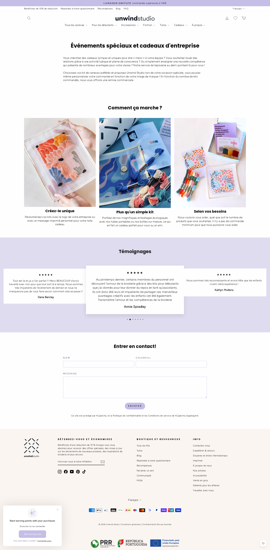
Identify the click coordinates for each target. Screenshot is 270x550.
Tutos (163, 25)
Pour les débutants (103, 25)
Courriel (143, 358)
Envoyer (135, 406)
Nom (66, 358)
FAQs (140, 480)
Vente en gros (200, 480)
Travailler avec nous (203, 490)
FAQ (126, 8)
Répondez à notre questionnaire (78, 8)
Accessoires (128, 25)
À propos (197, 25)
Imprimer (198, 460)
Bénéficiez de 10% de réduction (41, 8)
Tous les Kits (143, 445)
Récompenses (105, 8)
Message (70, 373)
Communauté (144, 475)
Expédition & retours (204, 450)
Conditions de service (159, 415)
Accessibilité (200, 475)
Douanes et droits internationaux (210, 455)
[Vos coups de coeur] (235, 18)
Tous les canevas (75, 25)
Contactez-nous (201, 445)
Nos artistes (199, 470)
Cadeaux (179, 25)
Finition (148, 25)
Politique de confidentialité (127, 415)
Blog (118, 8)
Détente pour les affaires (206, 485)
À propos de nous (202, 465)
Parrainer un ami (145, 470)
